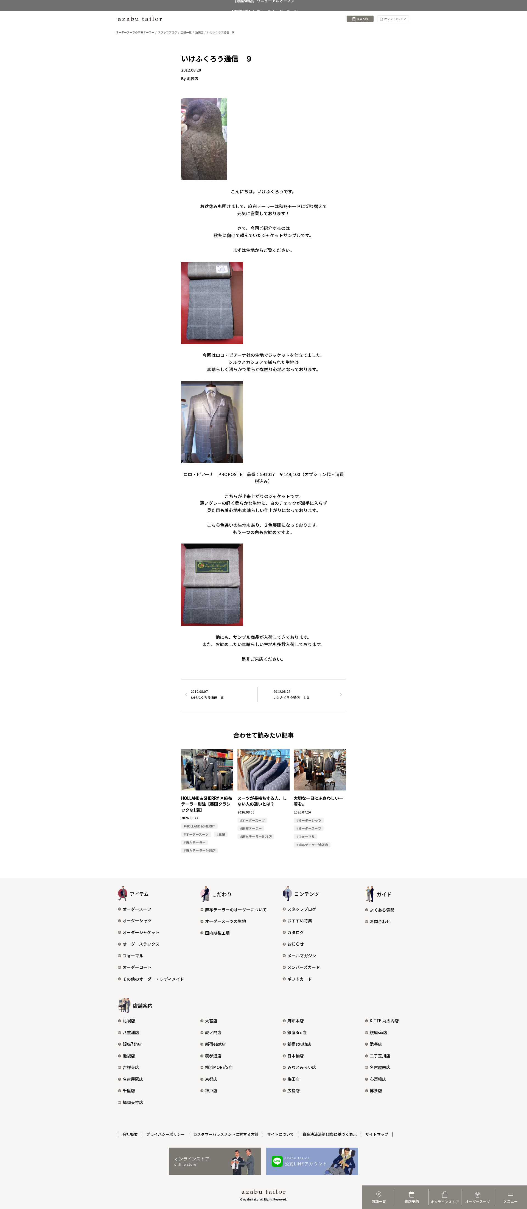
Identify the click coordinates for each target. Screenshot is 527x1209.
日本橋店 (295, 1056)
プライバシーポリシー (165, 1134)
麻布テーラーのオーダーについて (236, 909)
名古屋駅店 (133, 1079)
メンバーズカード (303, 967)
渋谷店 (376, 1044)
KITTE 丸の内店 (384, 1020)
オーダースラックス (141, 944)
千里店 (129, 1090)
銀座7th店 (132, 1044)
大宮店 (211, 1020)
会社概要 (130, 1134)
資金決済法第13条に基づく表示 (329, 1134)
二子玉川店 (380, 1056)
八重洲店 (131, 1032)
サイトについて (280, 1134)
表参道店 (213, 1056)
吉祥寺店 (131, 1067)
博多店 (376, 1090)
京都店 (211, 1079)
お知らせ (295, 944)
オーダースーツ (137, 909)
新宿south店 (299, 1044)
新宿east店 (215, 1044)
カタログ (295, 932)
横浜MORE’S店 (219, 1067)
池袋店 (129, 1056)
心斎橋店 (378, 1079)
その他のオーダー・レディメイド (153, 979)
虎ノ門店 (213, 1032)
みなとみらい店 (301, 1067)
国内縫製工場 (217, 933)
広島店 (293, 1090)
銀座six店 (378, 1032)
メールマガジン (301, 955)
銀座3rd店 (297, 1032)
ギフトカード (299, 979)
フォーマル (133, 955)
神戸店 (211, 1090)
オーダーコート (137, 967)
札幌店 (129, 1020)
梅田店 (293, 1079)
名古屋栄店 (380, 1067)
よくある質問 (382, 910)
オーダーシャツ (137, 920)
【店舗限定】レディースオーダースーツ (263, 5)
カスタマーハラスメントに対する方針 (226, 1134)
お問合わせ (380, 921)
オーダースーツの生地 (225, 921)
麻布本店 (295, 1020)
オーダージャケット (141, 932)
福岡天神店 (133, 1102)
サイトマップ (376, 1134)
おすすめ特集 (299, 920)
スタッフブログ (301, 909)
